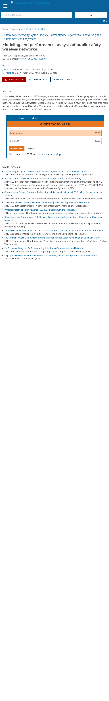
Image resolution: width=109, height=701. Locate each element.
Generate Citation (62, 79)
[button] (105, 20)
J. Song (5, 69)
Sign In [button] (66, 123)
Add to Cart (16, 148)
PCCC (28, 29)
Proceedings (17, 29)
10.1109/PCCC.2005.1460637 (32, 58)
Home (5, 29)
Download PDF (15, 79)
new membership (51, 154)
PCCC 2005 (39, 29)
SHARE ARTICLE (39, 79)
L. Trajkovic (8, 72)
